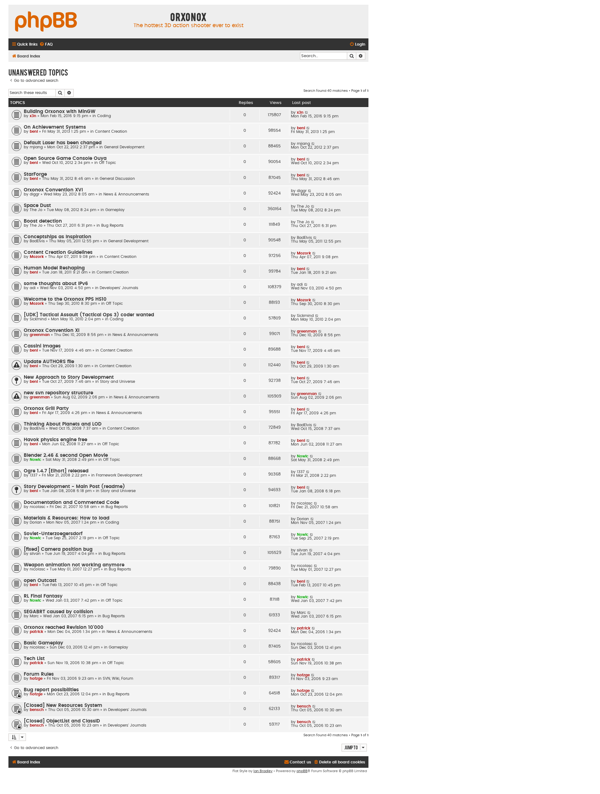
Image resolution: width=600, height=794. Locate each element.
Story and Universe (117, 381)
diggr (34, 194)
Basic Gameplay (43, 643)
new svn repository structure (58, 393)
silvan (35, 553)
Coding (104, 116)
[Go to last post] (307, 112)
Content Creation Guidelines (58, 252)
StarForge (35, 174)
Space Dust (37, 205)
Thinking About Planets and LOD (63, 424)
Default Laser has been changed (63, 143)
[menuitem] (45, 44)
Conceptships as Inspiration (57, 236)
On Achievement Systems (55, 127)
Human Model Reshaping (54, 268)
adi (33, 288)
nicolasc (37, 507)
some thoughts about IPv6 (56, 283)
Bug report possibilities (51, 690)
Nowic (35, 459)
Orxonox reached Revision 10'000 (63, 627)
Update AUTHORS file (49, 361)
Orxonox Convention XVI (53, 190)
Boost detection (43, 221)
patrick (36, 632)
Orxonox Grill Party (46, 408)
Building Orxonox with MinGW (59, 111)
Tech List (34, 658)
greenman (40, 335)
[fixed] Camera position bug (58, 549)
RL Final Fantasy (43, 596)
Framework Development (119, 475)
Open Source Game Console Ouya (65, 158)
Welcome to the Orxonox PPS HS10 (65, 299)
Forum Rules (39, 674)
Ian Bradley (262, 771)
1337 (34, 475)
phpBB (302, 771)
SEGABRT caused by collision (58, 611)
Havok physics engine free (55, 439)
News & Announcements (126, 194)
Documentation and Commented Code (71, 502)
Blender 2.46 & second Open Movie (66, 455)
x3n (33, 116)
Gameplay (115, 210)
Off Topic (107, 163)
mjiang (36, 147)
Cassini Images (42, 346)
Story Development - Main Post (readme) (74, 486)
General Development (124, 147)
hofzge (36, 678)
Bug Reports (112, 225)
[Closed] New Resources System (63, 705)
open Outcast (40, 580)
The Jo (36, 210)
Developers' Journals (119, 288)
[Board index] (46, 21)
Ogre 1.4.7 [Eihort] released (56, 471)
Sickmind (38, 319)
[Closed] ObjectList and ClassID (62, 721)
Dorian (36, 522)
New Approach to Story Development (69, 377)
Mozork (37, 257)
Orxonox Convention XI (51, 330)
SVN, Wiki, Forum (118, 678)
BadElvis (37, 241)
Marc (34, 616)
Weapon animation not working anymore (74, 565)
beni (34, 131)
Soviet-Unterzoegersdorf (53, 533)
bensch (37, 710)
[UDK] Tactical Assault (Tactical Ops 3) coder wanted (89, 315)
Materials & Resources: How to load (66, 518)
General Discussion (117, 178)
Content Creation (111, 131)
